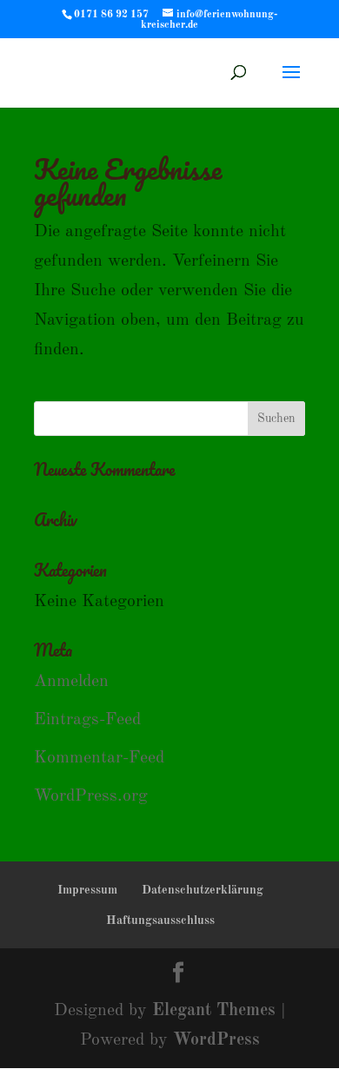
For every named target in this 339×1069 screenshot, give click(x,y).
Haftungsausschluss (160, 920)
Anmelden (71, 681)
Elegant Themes (214, 1011)
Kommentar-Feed (99, 758)
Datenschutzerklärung (202, 890)
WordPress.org (91, 796)
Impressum (87, 890)
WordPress (216, 1040)
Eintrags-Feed (87, 720)
